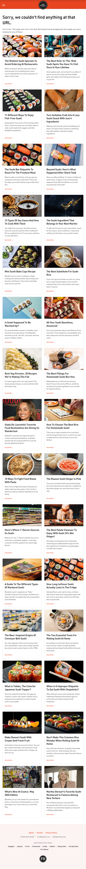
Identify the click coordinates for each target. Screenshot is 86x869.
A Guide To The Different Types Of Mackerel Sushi (21, 586)
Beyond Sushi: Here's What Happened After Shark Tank (61, 171)
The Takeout (44, 849)
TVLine (27, 846)
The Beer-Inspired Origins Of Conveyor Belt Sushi (20, 637)
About (31, 833)
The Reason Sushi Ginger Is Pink (63, 478)
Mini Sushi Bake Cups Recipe (20, 271)
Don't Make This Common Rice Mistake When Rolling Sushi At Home (62, 740)
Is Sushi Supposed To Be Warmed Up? (18, 324)
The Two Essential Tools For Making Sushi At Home (61, 637)
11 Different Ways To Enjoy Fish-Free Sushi (19, 116)
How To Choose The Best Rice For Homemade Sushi (62, 426)
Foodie (45, 846)
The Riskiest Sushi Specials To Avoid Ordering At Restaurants (21, 62)
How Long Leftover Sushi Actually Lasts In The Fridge (61, 586)
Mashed (52, 846)
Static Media (30, 837)
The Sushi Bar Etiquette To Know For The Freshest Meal (20, 171)
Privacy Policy (51, 833)
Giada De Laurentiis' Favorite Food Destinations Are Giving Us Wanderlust (22, 428)
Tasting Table (61, 846)
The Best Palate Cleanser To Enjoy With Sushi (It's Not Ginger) (61, 533)
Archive (40, 833)
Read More (8, 84)
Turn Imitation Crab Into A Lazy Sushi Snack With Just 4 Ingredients (63, 118)
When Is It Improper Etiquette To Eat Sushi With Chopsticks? (62, 688)
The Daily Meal (73, 846)
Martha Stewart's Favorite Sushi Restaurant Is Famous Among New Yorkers (63, 795)
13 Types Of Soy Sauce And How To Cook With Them (22, 222)
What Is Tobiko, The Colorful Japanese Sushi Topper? (20, 688)
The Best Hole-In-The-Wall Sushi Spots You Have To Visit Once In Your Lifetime (62, 64)
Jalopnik (19, 846)
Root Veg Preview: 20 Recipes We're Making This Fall (21, 375)
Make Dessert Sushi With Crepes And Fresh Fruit (18, 739)
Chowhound (36, 846)
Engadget (11, 846)
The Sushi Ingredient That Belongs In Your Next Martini (61, 222)
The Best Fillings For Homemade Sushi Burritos (60, 375)
